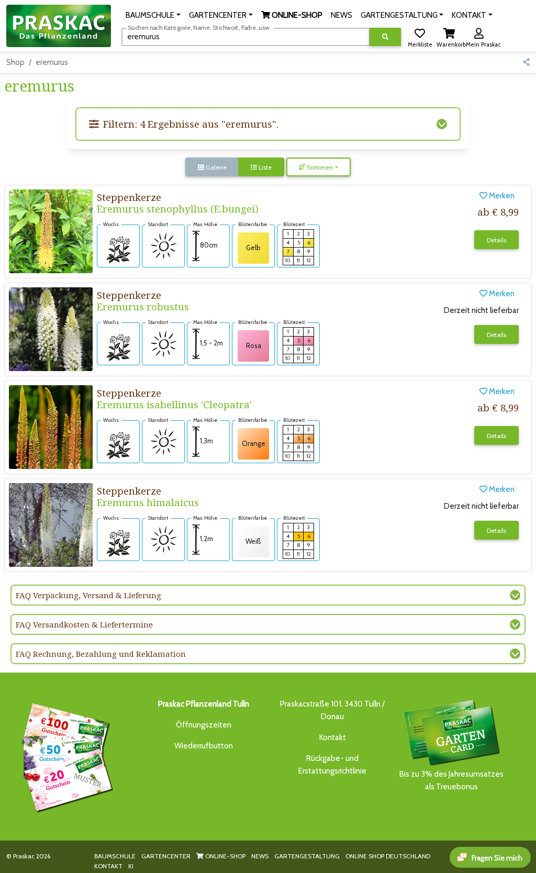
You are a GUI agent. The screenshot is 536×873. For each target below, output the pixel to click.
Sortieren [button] (319, 167)
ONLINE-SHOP (224, 856)
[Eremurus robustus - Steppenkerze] (51, 328)
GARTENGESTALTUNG (307, 856)
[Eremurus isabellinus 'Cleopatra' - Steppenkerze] (51, 426)
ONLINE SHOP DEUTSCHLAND (387, 856)
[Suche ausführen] (385, 37)
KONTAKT (108, 866)
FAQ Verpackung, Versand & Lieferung (88, 595)
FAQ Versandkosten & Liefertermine (84, 624)
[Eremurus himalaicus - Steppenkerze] (51, 524)
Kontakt (332, 737)
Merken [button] (501, 195)
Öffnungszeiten (203, 725)
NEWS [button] (341, 15)
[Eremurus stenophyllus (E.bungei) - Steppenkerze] (51, 230)
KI (130, 866)
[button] (153, 15)
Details (496, 240)
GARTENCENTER (166, 856)
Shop (15, 62)
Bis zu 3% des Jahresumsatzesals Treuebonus (451, 780)
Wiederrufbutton (203, 746)
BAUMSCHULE (115, 856)
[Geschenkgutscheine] (65, 755)
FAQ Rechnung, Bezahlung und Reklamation (101, 653)
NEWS (260, 856)
